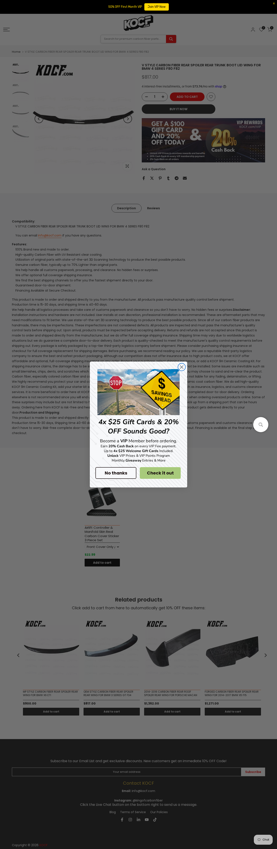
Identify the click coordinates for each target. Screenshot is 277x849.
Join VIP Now (157, 7)
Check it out (160, 473)
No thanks (116, 473)
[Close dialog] (181, 367)
